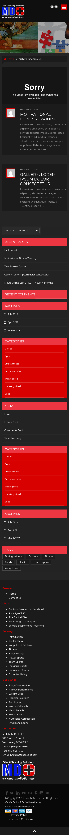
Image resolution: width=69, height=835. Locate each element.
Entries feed (11, 422)
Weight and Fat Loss (20, 645)
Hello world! (10, 250)
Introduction (16, 636)
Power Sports (16, 657)
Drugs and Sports (18, 722)
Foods (8, 562)
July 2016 (13, 314)
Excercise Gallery (18, 674)
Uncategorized (13, 386)
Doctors (33, 556)
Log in (7, 414)
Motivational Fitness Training (38, 116)
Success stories (29, 109)
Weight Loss (16, 693)
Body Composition (19, 685)
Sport (8, 356)
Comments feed (13, 430)
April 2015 (13, 322)
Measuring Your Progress (23, 621)
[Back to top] (34, 831)
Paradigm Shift (17, 613)
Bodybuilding (16, 653)
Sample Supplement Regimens (26, 625)
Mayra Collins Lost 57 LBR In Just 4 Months (28, 282)
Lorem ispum (41, 562)
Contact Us (15, 597)
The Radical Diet (18, 617)
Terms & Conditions (22, 819)
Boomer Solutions (19, 698)
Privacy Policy (19, 815)
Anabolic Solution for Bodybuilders (28, 609)
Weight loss (11, 568)
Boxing (8, 348)
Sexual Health (16, 714)
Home (10, 59)
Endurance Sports (19, 670)
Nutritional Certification (22, 718)
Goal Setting (16, 641)
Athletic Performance (21, 689)
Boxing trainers (13, 556)
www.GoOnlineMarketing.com (19, 806)
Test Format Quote (15, 266)
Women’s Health (18, 706)
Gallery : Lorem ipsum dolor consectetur (38, 179)
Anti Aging (15, 702)
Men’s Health (16, 710)
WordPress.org (12, 438)
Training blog (11, 378)
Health (22, 562)
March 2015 (14, 330)
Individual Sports (18, 666)
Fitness (49, 556)
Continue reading (33, 205)
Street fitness (12, 363)
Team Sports (16, 661)
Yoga (7, 393)
